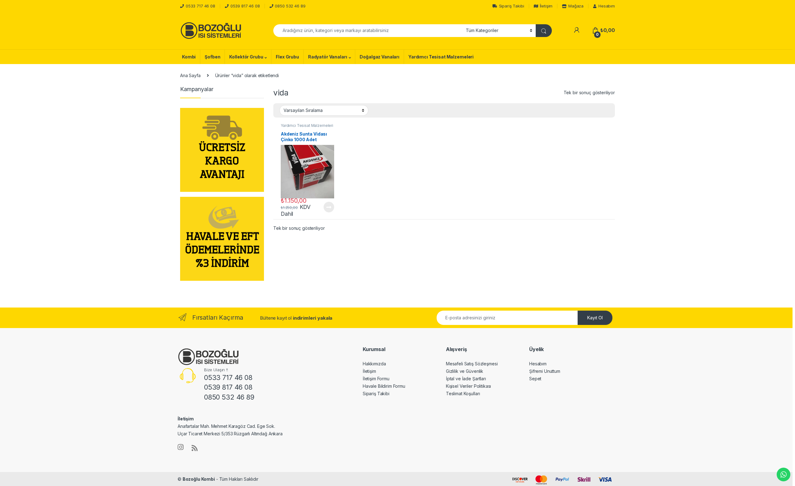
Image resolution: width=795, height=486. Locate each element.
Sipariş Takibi (511, 5)
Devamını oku (325, 207)
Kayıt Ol (595, 317)
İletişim (546, 5)
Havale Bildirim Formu (384, 386)
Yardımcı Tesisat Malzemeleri (441, 56)
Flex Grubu (287, 56)
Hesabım (606, 5)
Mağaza (576, 5)
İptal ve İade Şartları (466, 378)
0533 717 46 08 (200, 5)
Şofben (212, 56)
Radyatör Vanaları (327, 56)
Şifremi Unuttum (544, 371)
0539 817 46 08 (245, 5)
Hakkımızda (374, 363)
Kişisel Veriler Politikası (468, 386)
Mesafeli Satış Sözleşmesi (472, 363)
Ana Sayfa (190, 75)
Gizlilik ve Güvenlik (464, 371)
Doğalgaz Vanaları (379, 56)
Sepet (535, 378)
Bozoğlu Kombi (199, 479)
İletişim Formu (376, 378)
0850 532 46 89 (290, 5)
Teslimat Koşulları (463, 393)
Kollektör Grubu (246, 56)
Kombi (189, 56)
